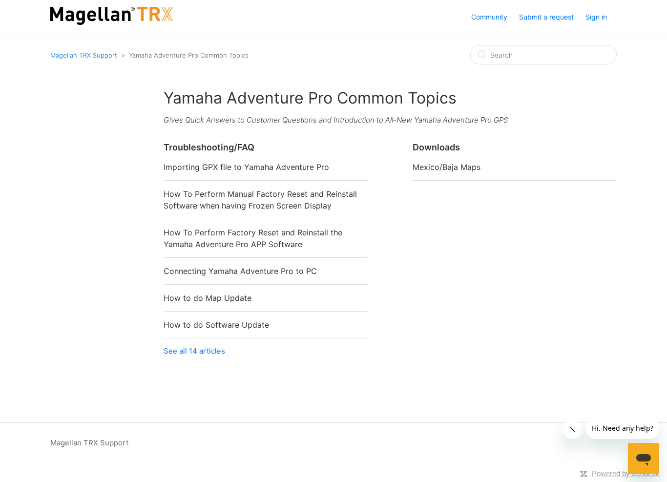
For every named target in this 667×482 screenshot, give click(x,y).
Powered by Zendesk (626, 473)
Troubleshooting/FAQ (209, 147)
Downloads (436, 147)
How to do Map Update (207, 298)
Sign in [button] (596, 17)
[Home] (111, 22)
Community (489, 17)
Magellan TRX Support (83, 55)
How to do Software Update (216, 325)
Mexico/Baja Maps (446, 167)
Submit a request (546, 17)
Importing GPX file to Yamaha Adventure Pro (246, 167)
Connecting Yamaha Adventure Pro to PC (240, 271)
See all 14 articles (194, 351)
